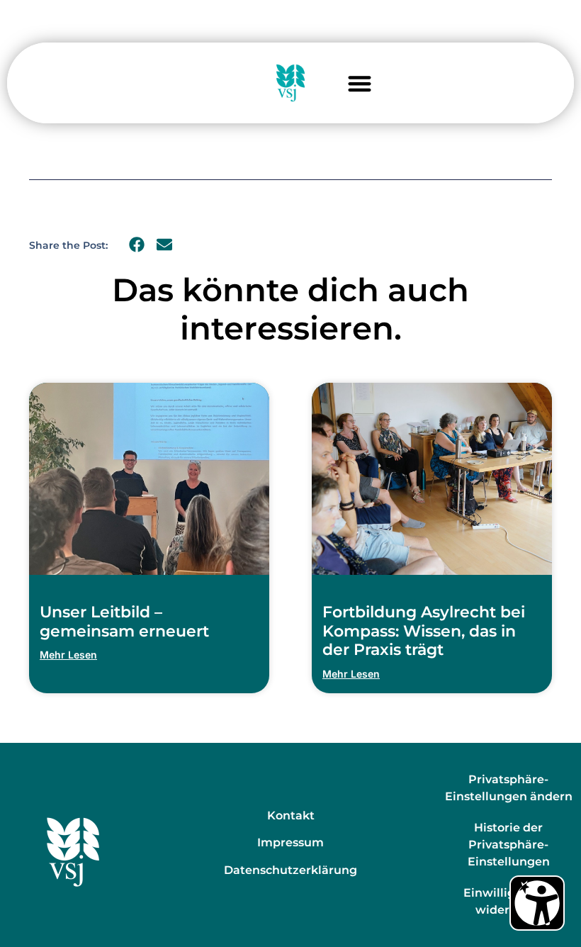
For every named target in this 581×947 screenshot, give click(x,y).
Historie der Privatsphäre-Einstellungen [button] (509, 844)
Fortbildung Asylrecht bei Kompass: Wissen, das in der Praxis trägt (423, 631)
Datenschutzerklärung (290, 870)
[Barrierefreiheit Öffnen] (537, 903)
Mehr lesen (68, 655)
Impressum (290, 842)
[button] (359, 83)
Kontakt (291, 815)
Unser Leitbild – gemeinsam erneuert (124, 621)
